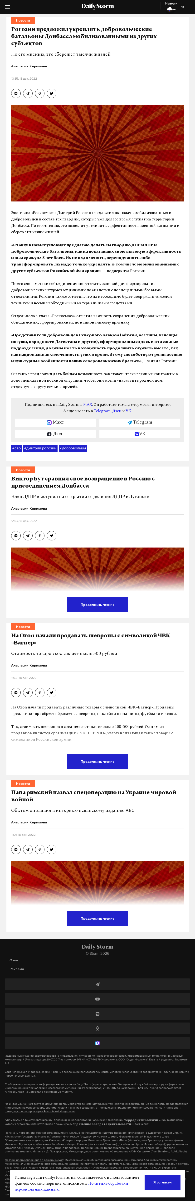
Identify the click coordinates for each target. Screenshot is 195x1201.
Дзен (117, 411)
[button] (7, 9)
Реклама (17, 969)
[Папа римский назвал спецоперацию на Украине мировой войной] (16, 849)
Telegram (102, 411)
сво (16, 448)
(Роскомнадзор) (35, 1059)
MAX (87, 405)
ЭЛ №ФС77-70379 (89, 1059)
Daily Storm (97, 6)
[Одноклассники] (97, 1028)
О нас (14, 960)
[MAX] (97, 1043)
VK (128, 411)
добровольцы (73, 448)
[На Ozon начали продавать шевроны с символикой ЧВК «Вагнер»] (16, 692)
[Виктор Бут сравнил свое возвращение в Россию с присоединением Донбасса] (16, 535)
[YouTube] (97, 999)
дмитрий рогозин (40, 448)
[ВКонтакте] (97, 1014)
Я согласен (162, 1182)
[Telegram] (97, 984)
